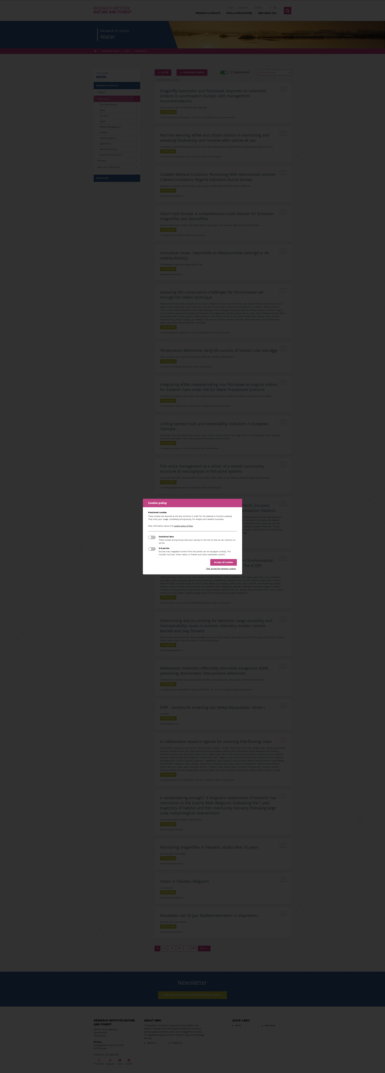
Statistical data (166, 536)
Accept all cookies (223, 562)
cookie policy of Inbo (183, 526)
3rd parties (164, 548)
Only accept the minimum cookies (221, 568)
